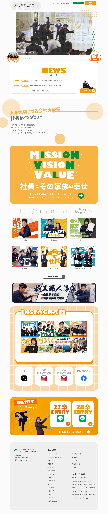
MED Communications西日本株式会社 (83, 488)
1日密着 (49, 484)
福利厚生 (50, 467)
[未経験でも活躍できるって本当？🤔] (78, 329)
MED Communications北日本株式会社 (83, 494)
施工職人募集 (76, 464)
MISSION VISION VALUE (54, 457)
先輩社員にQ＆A (52, 501)
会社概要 (50, 460)
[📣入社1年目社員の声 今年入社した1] (29, 345)
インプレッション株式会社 (80, 498)
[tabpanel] (54, 33)
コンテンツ (75, 467)
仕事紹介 (50, 494)
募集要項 (50, 464)
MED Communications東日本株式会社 (83, 484)
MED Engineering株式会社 (80, 491)
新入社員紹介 (51, 481)
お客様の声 (50, 491)
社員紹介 (50, 477)
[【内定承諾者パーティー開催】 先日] (78, 345)
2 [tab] (29, 58)
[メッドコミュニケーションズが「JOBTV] (46, 345)
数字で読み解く (52, 471)
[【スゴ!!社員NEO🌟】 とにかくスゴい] (62, 329)
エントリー (75, 461)
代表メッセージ (52, 454)
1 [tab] (25, 58)
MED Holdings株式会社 (79, 478)
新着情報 (75, 457)
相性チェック (51, 474)
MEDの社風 (50, 487)
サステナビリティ (77, 454)
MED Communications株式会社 (81, 481)
